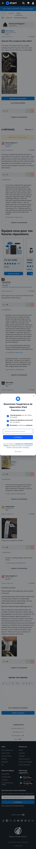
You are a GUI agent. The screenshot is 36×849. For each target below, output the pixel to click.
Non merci (18, 451)
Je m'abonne (18, 437)
